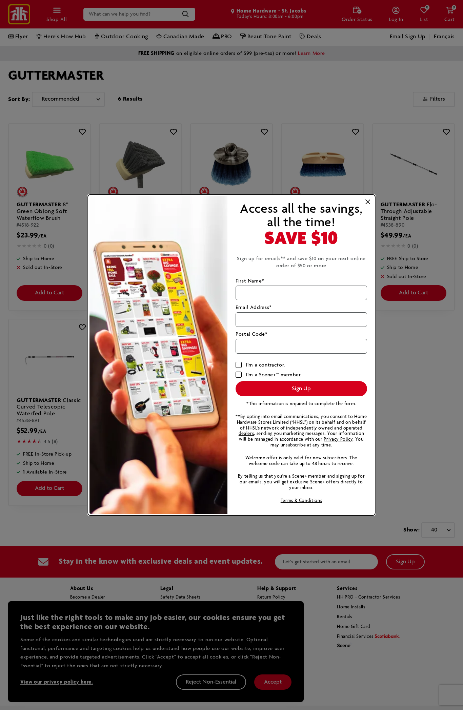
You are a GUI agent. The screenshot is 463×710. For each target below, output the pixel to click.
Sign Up (301, 388)
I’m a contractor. (265, 365)
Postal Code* (252, 334)
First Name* (250, 281)
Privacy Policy (338, 439)
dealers (246, 434)
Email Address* (254, 307)
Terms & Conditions (301, 501)
